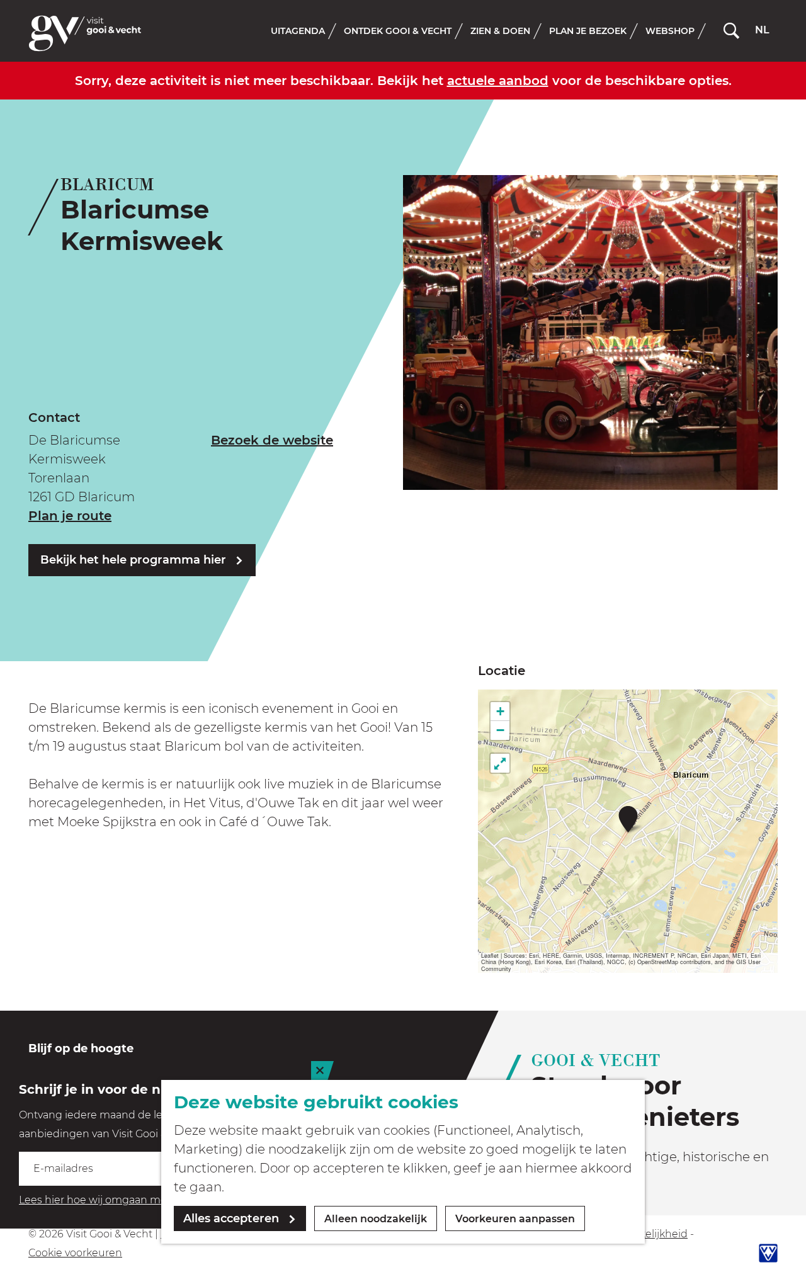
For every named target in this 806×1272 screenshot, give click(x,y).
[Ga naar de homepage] (85, 33)
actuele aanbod (497, 80)
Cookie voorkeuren (75, 1253)
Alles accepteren (231, 1218)
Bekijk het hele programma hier (133, 560)
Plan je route (69, 515)
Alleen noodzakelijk (375, 1219)
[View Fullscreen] (500, 763)
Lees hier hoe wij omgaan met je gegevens (126, 1200)
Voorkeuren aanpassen (515, 1219)
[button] (628, 819)
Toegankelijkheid (645, 1234)
